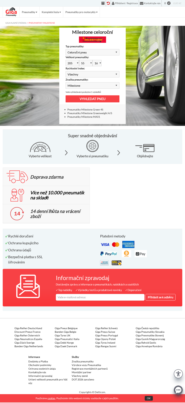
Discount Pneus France (27, 331)
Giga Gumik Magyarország (150, 339)
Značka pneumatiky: (77, 79)
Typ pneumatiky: (75, 46)
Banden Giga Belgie (65, 331)
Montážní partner (81, 372)
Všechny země (80, 375)
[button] (178, 373)
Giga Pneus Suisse (105, 331)
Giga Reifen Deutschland (28, 328)
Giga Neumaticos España (28, 339)
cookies (51, 398)
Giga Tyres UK (62, 335)
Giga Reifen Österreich (27, 335)
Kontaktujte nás (37, 372)
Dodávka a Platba (38, 361)
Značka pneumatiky (83, 361)
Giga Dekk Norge (64, 342)
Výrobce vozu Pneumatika (86, 365)
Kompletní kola (50, 12)
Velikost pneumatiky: (77, 57)
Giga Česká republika (147, 328)
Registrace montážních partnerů (90, 368)
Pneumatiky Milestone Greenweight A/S (89, 113)
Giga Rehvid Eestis (146, 342)
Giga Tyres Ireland (105, 342)
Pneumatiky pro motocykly (80, 12)
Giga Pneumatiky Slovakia (150, 331)
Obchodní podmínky (39, 365)
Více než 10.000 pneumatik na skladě (57, 195)
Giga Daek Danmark (66, 346)
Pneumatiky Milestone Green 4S (85, 109)
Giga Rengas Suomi (105, 346)
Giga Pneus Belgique (66, 328)
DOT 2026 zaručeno (83, 379)
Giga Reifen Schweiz (106, 328)
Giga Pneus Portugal (106, 335)
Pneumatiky (28, 12)
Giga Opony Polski (105, 339)
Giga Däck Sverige (24, 342)
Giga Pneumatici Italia (67, 339)
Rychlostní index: (75, 68)
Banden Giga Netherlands (28, 346)
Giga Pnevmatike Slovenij (150, 335)
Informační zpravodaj (40, 375)
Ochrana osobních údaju (42, 368)
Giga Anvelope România (149, 346)
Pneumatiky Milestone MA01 (83, 116)
